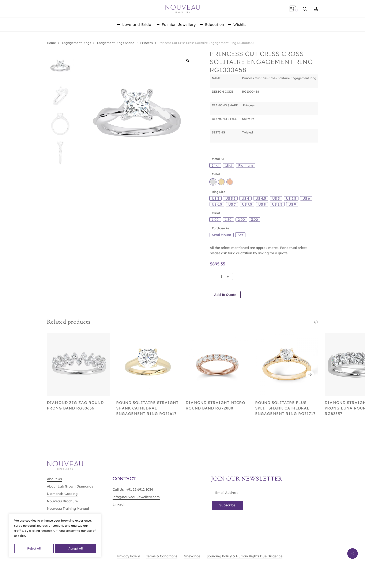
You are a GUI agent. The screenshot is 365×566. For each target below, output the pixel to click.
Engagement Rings (76, 43)
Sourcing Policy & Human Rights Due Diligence (244, 556)
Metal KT (218, 159)
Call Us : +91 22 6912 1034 (133, 489)
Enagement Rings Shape (115, 43)
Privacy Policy (128, 556)
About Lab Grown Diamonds (70, 486)
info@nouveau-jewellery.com (136, 497)
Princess (146, 43)
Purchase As (220, 228)
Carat (216, 213)
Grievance (192, 556)
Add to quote (225, 295)
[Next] (310, 375)
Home (51, 43)
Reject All (34, 548)
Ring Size (218, 192)
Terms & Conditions (161, 556)
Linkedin (120, 504)
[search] (304, 9)
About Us (54, 479)
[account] (315, 9)
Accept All (75, 548)
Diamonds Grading (62, 494)
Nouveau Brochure (62, 501)
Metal (216, 174)
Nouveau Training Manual (68, 508)
